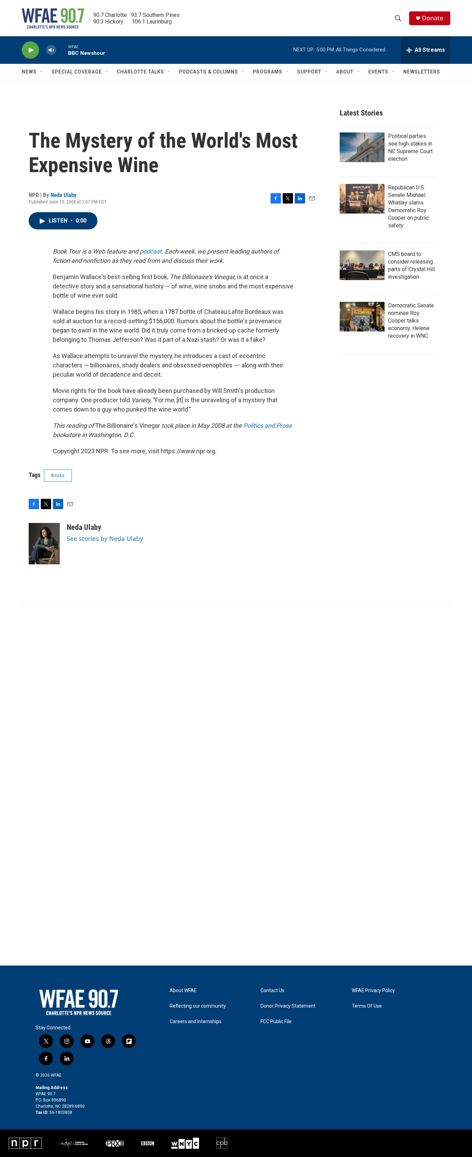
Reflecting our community (198, 1006)
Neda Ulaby (63, 194)
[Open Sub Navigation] (42, 72)
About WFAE (183, 990)
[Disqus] (236, 696)
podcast (151, 251)
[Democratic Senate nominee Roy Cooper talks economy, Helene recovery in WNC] (362, 317)
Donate (432, 18)
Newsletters (421, 72)
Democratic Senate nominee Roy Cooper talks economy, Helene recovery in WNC (411, 320)
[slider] (62, 49)
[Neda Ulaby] (44, 543)
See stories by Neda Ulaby (105, 538)
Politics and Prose (267, 425)
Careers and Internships (195, 1021)
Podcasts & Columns (208, 72)
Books (58, 475)
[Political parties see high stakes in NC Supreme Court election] (362, 147)
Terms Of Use (367, 1006)
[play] (30, 50)
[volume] (51, 50)
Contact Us (272, 990)
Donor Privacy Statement (288, 1006)
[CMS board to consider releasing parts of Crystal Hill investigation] (362, 265)
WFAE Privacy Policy (373, 990)
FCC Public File (276, 1021)
